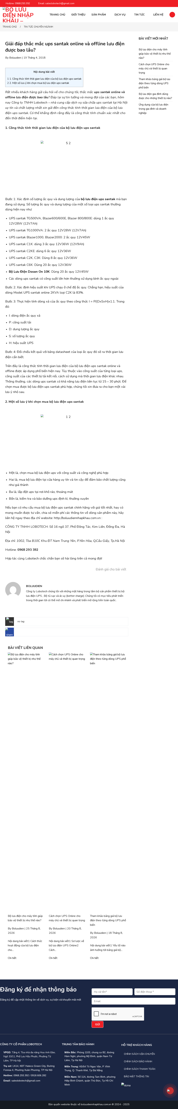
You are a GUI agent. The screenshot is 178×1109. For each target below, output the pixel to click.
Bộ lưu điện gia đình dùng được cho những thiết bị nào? (155, 96)
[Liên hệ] (170, 1090)
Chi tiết (12, 958)
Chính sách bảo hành (138, 1061)
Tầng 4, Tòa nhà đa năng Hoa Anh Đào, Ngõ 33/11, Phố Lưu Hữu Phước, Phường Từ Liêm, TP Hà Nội (29, 1056)
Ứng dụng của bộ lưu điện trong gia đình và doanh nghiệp (153, 109)
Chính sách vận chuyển (139, 1054)
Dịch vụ (120, 14)
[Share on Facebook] (18, 632)
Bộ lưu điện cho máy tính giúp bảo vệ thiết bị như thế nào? (155, 54)
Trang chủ (57, 14)
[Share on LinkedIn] (40, 632)
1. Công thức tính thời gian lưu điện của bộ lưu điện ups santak (44, 79)
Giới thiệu (78, 14)
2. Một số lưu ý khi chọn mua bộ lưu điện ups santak (38, 83)
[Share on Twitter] (23, 632)
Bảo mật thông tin (136, 1076)
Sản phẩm (98, 14)
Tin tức (139, 14)
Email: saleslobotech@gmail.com (56, 3)
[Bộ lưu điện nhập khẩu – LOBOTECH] (20, 14)
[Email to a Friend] (29, 632)
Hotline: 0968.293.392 (18, 3)
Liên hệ (158, 14)
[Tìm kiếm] (172, 15)
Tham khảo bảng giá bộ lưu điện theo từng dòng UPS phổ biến (154, 83)
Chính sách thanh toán (139, 1069)
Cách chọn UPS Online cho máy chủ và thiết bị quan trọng (154, 68)
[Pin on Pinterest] (34, 632)
